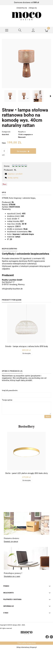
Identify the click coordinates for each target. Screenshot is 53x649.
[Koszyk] (46, 30)
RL (15, 170)
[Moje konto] (33, 30)
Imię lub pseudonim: (10, 390)
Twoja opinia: (7, 400)
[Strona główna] (26, 16)
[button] (6, 30)
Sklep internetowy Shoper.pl (26, 647)
